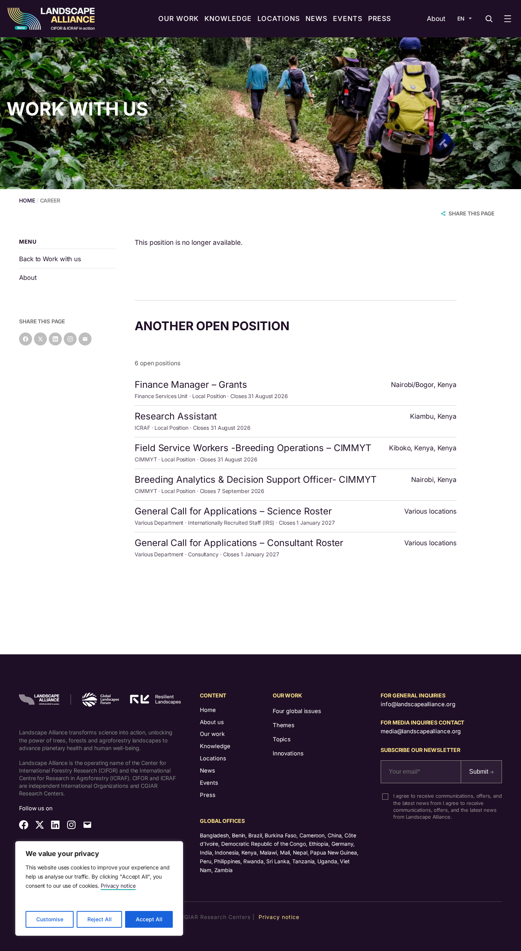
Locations (213, 758)
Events (209, 782)
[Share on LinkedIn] (55, 339)
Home (208, 710)
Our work (212, 734)
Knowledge (215, 746)
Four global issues (297, 711)
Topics (282, 739)
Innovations (288, 753)
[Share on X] (40, 339)
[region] (99, 888)
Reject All (99, 919)
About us (212, 722)
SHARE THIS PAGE (471, 213)
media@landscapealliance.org (421, 731)
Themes (283, 725)
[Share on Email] (85, 339)
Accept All (149, 919)
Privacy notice (118, 885)
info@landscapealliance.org (418, 704)
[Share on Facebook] (25, 339)
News (207, 770)
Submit (479, 771)
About (436, 18)
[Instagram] (70, 339)
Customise (49, 919)
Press (207, 795)
